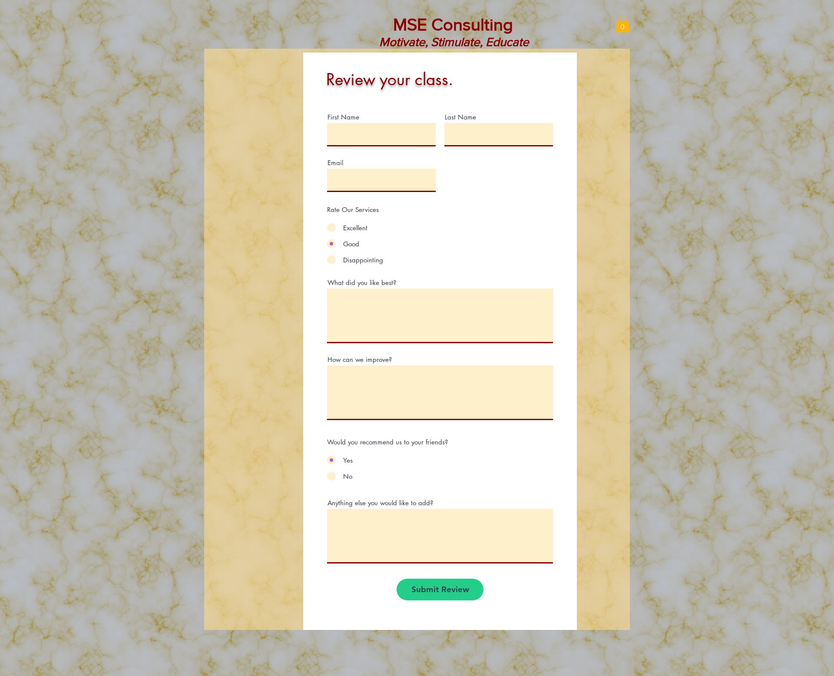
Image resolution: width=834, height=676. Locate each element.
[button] (622, 24)
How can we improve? (360, 359)
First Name (343, 117)
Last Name (460, 117)
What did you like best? (362, 282)
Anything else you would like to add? (380, 503)
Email (335, 162)
